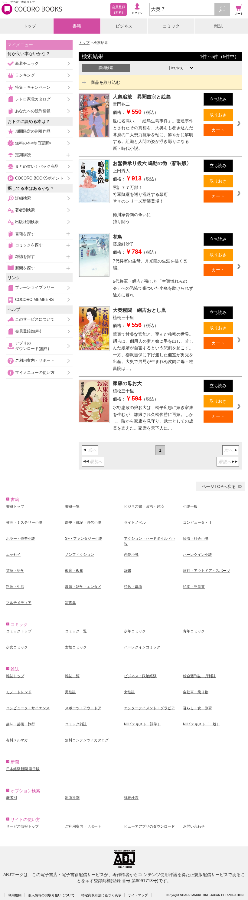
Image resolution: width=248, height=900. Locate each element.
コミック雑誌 (76, 724)
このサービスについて (34, 319)
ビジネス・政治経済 (140, 676)
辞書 (127, 571)
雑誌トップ (15, 676)
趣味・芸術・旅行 (20, 724)
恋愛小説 (131, 554)
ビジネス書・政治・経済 (144, 506)
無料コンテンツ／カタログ (87, 740)
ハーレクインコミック (142, 647)
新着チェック (27, 63)
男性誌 (70, 692)
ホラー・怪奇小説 (20, 538)
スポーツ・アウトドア (83, 708)
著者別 (11, 798)
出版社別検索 (27, 221)
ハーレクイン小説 (197, 554)
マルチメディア (18, 603)
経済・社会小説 (195, 538)
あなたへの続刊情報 (33, 111)
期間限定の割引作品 (33, 131)
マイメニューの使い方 (34, 372)
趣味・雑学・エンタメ (83, 587)
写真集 (70, 603)
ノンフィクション (79, 554)
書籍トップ (15, 506)
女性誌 (129, 692)
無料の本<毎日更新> (33, 143)
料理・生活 (15, 587)
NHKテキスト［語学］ (142, 724)
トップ (29, 26)
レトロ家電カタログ (33, 99)
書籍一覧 (72, 506)
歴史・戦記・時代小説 (83, 522)
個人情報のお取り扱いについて (51, 895)
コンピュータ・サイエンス (28, 708)
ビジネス (124, 26)
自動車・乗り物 (195, 692)
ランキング (25, 75)
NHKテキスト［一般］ (201, 724)
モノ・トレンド (18, 692)
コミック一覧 (76, 631)
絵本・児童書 (194, 587)
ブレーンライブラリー (34, 287)
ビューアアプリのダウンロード (149, 826)
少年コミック (135, 631)
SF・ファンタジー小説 (83, 538)
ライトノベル (135, 522)
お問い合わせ (194, 826)
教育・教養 (74, 571)
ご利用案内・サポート (34, 360)
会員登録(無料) (28, 331)
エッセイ (13, 554)
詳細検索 (23, 198)
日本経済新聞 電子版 (23, 769)
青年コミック (194, 631)
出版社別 (72, 798)
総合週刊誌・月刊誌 (199, 676)
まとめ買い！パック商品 (36, 166)
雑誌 (218, 26)
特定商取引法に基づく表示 (101, 895)
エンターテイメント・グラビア (149, 708)
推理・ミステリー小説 (24, 522)
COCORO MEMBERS (34, 299)
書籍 (77, 26)
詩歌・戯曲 (133, 587)
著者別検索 (25, 210)
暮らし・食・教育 (197, 708)
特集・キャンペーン (33, 87)
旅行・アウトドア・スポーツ (206, 571)
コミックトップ (18, 631)
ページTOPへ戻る (219, 486)
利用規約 (14, 895)
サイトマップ (138, 895)
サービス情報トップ (22, 826)
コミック (171, 26)
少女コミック (17, 647)
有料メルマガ (17, 740)
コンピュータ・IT (197, 522)
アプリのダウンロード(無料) (32, 346)
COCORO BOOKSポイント (39, 178)
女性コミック (76, 647)
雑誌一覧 (72, 676)
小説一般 (190, 506)
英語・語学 (15, 571)
